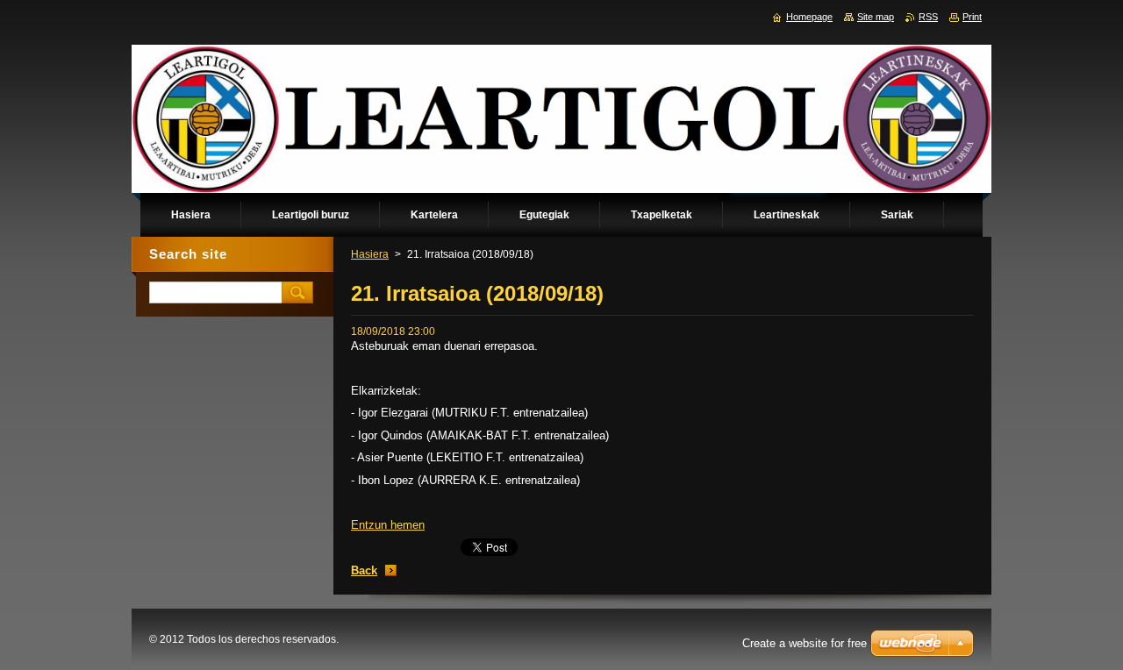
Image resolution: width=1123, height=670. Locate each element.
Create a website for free (804, 643)
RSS (928, 16)
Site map (875, 16)
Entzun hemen (388, 524)
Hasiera (370, 254)
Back (364, 570)
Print (972, 16)
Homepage (809, 16)
